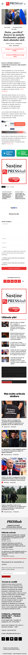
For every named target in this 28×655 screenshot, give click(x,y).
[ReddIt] (19, 281)
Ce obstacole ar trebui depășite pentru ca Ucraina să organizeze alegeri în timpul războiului (18, 345)
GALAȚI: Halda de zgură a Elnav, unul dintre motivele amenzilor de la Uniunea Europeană (20, 196)
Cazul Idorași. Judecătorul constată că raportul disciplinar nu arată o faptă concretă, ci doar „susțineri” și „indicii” (18, 360)
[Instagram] (7, 639)
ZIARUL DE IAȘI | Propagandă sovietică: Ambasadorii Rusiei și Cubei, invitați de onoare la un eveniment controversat (18, 352)
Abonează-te (5, 382)
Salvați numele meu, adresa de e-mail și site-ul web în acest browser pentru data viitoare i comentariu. (14, 253)
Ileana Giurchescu (8, 454)
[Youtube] (20, 639)
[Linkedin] (15, 281)
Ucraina (12, 186)
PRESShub (6, 482)
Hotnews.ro (18, 43)
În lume (14, 29)
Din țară (7, 27)
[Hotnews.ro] (14, 207)
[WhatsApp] (12, 281)
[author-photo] (3, 427)
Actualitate (5, 549)
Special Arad (6, 426)
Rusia (7, 186)
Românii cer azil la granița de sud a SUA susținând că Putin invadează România (7, 196)
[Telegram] (11, 639)
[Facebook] (5, 281)
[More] (23, 281)
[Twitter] (8, 281)
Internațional (17, 27)
